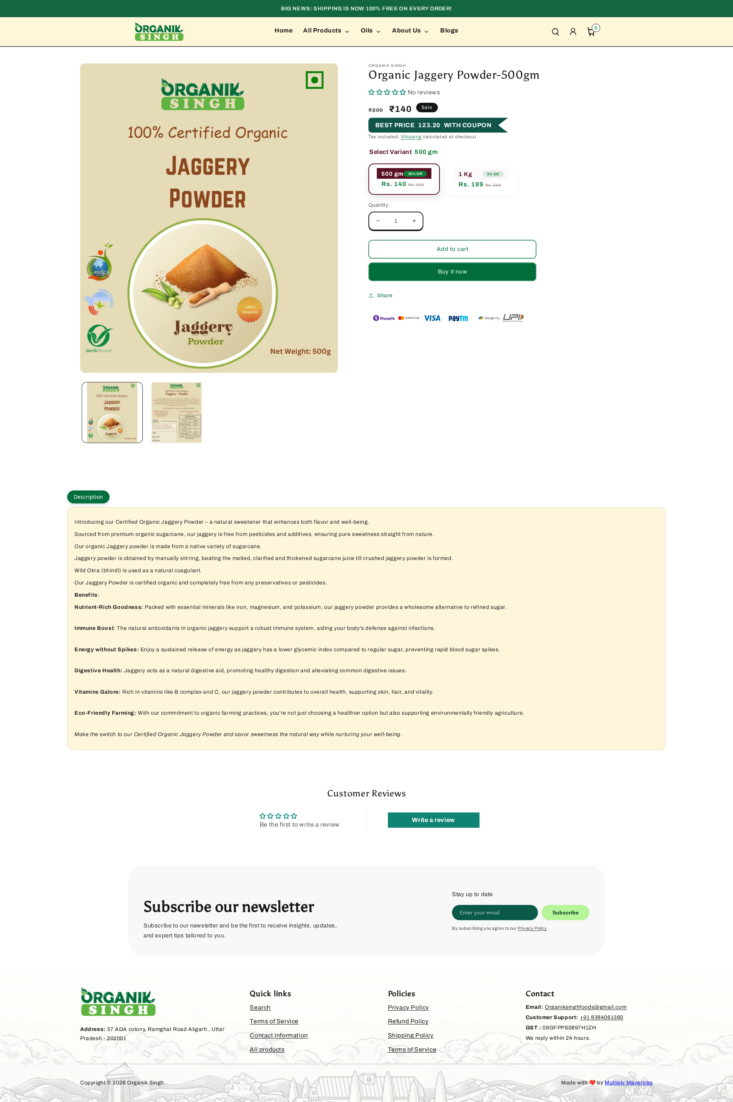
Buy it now (452, 272)
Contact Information (279, 1035)
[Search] (555, 31)
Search (260, 1007)
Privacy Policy (532, 928)
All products (267, 1049)
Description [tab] (88, 496)
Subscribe (565, 912)
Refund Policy (408, 1021)
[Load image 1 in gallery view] (112, 412)
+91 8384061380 (601, 1017)
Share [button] (385, 295)
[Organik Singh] (159, 32)
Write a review (433, 820)
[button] (387, 92)
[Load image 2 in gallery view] (176, 412)
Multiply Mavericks (629, 1083)
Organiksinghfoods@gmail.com (585, 1007)
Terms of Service (274, 1021)
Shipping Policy (411, 1035)
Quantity (378, 205)
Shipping (411, 136)
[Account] (573, 31)
